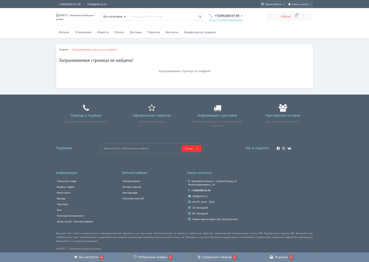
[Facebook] (277, 147)
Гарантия (154, 32)
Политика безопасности (70, 216)
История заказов (132, 187)
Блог (59, 210)
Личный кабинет (131, 181)
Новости (103, 32)
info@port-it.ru (97, 4)
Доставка (136, 32)
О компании (83, 32)
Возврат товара (65, 187)
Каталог (64, 32)
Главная (63, 49)
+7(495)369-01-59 (70, 4)
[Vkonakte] (288, 147)
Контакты (171, 32)
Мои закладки (130, 192)
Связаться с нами (66, 181)
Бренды (61, 198)
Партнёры (62, 204)
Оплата (119, 32)
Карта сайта (63, 192)
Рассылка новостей (133, 198)
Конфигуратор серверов (200, 32)
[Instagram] (282, 147)
